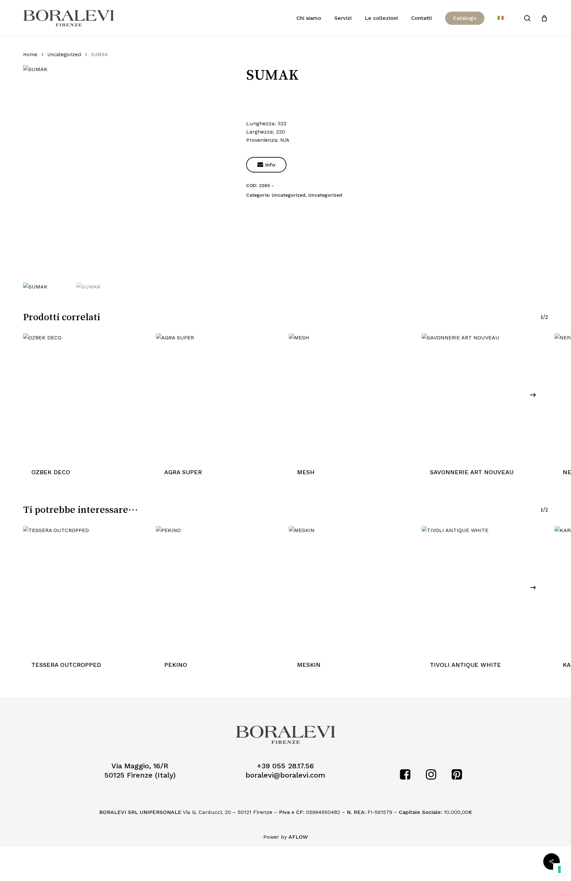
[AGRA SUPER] (219, 396)
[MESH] (352, 396)
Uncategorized (64, 54)
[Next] (533, 395)
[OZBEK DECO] (86, 396)
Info (266, 165)
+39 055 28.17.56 (285, 766)
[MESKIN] (352, 589)
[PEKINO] (219, 589)
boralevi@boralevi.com (285, 775)
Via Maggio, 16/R (140, 766)
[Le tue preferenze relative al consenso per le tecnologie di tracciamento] (559, 869)
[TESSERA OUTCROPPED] (86, 589)
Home (30, 54)
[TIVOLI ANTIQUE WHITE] (485, 589)
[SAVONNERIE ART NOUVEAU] (485, 396)
